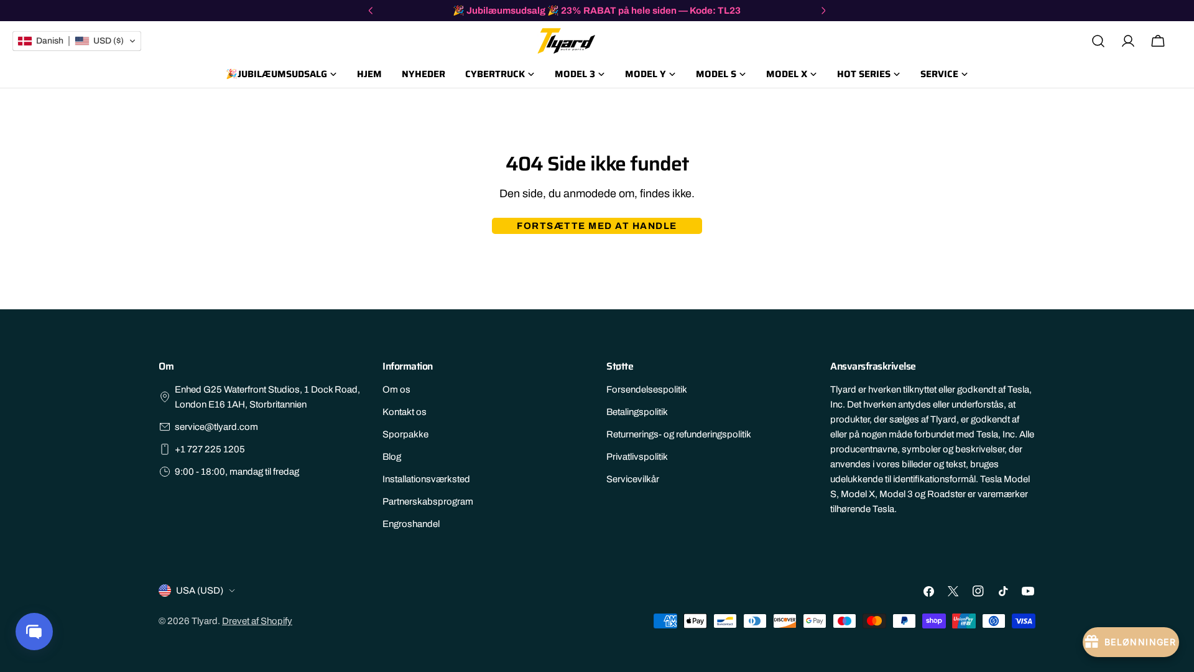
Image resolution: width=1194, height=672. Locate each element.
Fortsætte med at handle (597, 226)
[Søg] (1098, 41)
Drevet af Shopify (257, 621)
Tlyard (205, 621)
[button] (76, 41)
